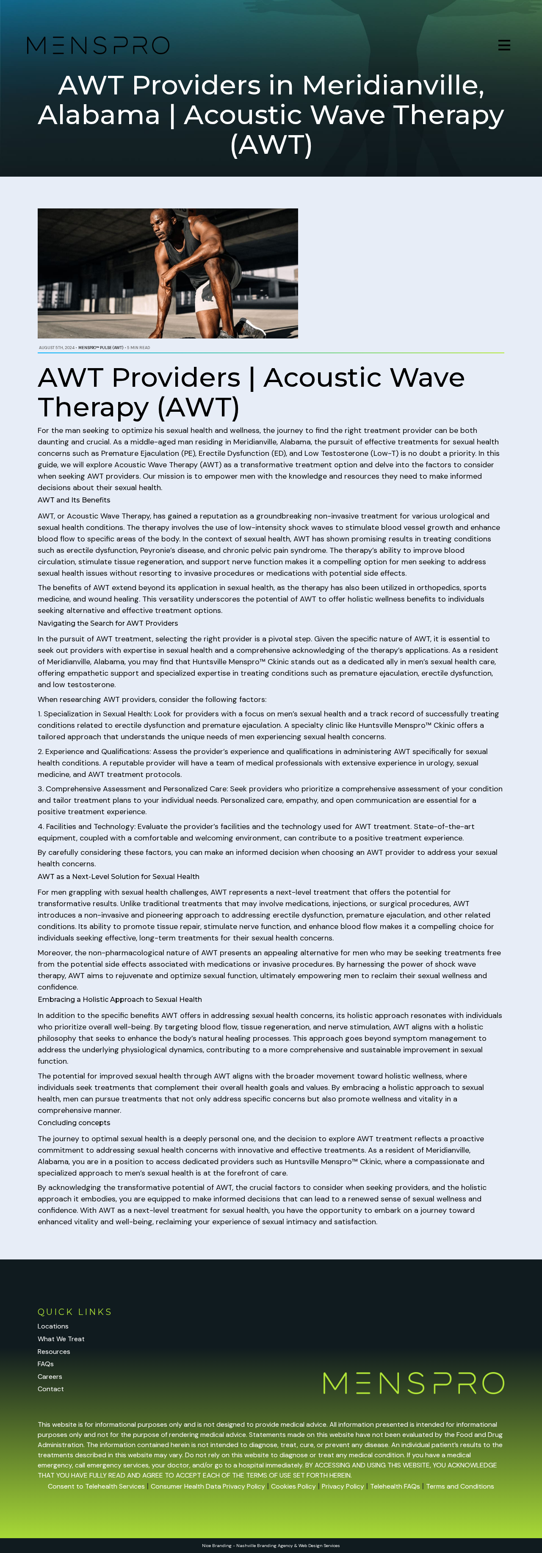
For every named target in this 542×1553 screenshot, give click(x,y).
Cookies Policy (293, 1486)
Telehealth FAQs (395, 1486)
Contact (51, 1388)
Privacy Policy (343, 1486)
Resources (54, 1351)
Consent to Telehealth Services (96, 1486)
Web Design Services (319, 1545)
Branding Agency (275, 1545)
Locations (53, 1326)
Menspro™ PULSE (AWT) (100, 347)
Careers (50, 1376)
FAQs (46, 1363)
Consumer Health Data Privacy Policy (208, 1486)
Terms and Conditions (460, 1486)
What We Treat (61, 1338)
